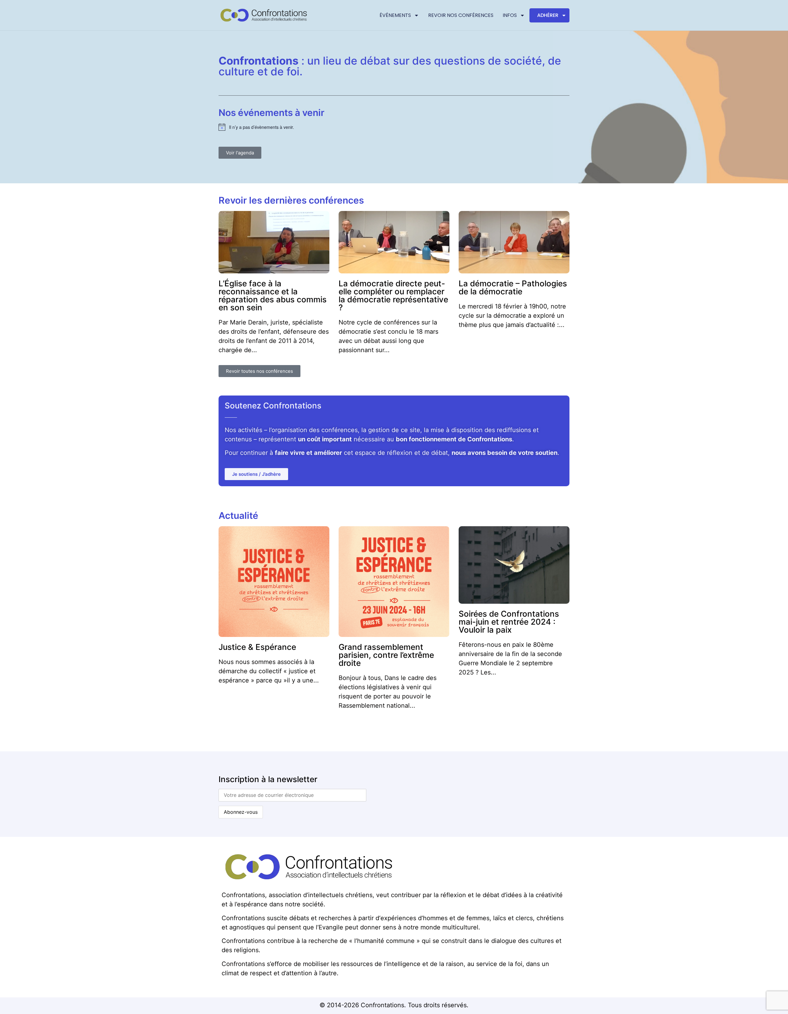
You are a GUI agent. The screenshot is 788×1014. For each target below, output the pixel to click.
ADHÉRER (547, 15)
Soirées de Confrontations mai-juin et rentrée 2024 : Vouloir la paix (509, 621)
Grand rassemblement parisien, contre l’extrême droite (386, 655)
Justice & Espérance (257, 647)
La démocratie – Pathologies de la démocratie (513, 287)
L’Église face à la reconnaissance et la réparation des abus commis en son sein (273, 295)
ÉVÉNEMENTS (395, 15)
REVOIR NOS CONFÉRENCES (460, 15)
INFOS (510, 15)
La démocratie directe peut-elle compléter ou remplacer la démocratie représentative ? (393, 295)
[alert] (394, 127)
